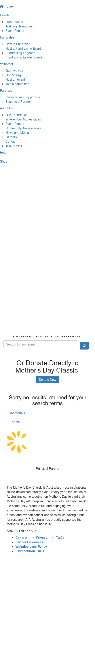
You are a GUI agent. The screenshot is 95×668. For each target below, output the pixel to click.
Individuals (17, 413)
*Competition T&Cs (29, 551)
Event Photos (15, 30)
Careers (11, 137)
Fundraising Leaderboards (24, 57)
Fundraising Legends (20, 52)
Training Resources (19, 26)
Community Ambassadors (24, 128)
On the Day (13, 75)
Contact (11, 141)
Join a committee (17, 84)
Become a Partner (18, 101)
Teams (15, 421)
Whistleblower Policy (31, 546)
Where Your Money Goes (23, 119)
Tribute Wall (14, 146)
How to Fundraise (18, 44)
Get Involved (14, 70)
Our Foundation (17, 115)
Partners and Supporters (23, 97)
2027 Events (14, 21)
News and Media (17, 132)
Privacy (41, 537)
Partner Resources (29, 542)
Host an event (15, 79)
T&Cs (60, 537)
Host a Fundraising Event (23, 48)
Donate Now (47, 379)
